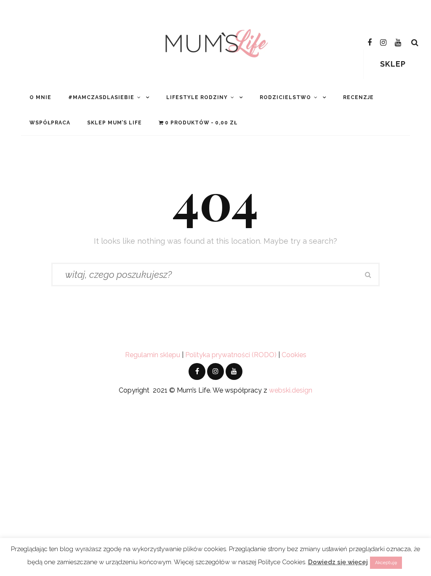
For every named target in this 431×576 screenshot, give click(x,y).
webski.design (290, 390)
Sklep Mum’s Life (114, 123)
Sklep (393, 63)
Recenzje (358, 97)
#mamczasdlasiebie (101, 97)
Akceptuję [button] (386, 562)
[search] (415, 42)
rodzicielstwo (285, 97)
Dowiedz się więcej (338, 562)
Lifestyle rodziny (197, 97)
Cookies (294, 355)
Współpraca (49, 123)
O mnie (40, 97)
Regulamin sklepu (152, 355)
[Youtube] (398, 42)
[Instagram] (383, 42)
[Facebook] (369, 42)
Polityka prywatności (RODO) (231, 355)
